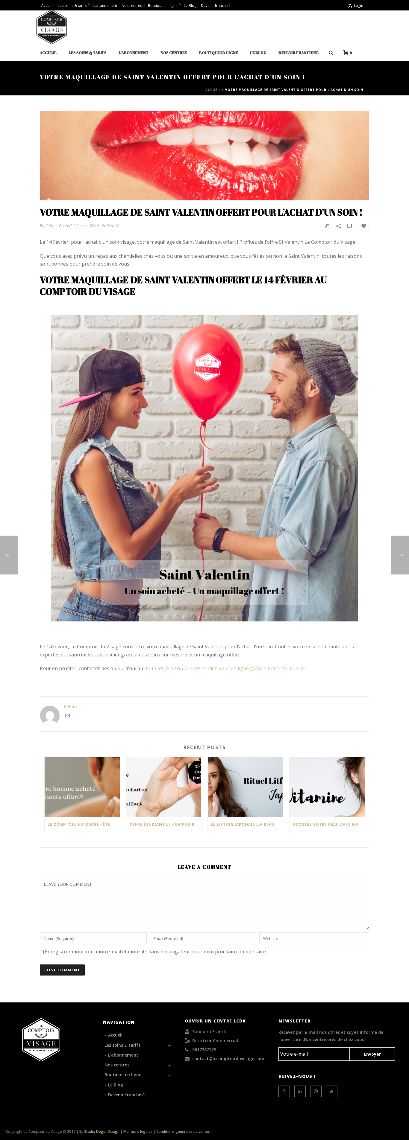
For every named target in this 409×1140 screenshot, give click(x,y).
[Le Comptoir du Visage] (52, 27)
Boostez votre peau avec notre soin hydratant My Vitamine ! (329, 824)
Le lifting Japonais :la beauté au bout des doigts (247, 824)
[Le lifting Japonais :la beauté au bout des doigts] (245, 787)
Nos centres (173, 52)
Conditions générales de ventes (183, 1131)
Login (358, 5)
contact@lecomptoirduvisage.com (228, 1058)
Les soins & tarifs (88, 52)
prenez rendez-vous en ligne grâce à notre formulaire (244, 668)
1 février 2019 (86, 225)
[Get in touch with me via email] (67, 716)
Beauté (112, 225)
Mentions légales (137, 1131)
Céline (51, 225)
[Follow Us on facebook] (284, 1091)
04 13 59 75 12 (160, 668)
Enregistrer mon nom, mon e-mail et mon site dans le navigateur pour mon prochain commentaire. (156, 951)
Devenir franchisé (298, 52)
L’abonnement (134, 52)
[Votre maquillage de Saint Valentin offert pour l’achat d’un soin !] (204, 155)
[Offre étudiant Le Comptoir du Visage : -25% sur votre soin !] (164, 787)
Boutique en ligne (218, 52)
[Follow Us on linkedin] (300, 1091)
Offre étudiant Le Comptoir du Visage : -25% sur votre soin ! (165, 824)
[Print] (327, 225)
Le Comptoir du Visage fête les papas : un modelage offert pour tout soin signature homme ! (84, 824)
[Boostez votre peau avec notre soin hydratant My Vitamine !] (327, 787)
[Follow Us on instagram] (316, 1091)
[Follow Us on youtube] (331, 1091)
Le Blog (258, 52)
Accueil (48, 52)
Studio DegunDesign (101, 1131)
